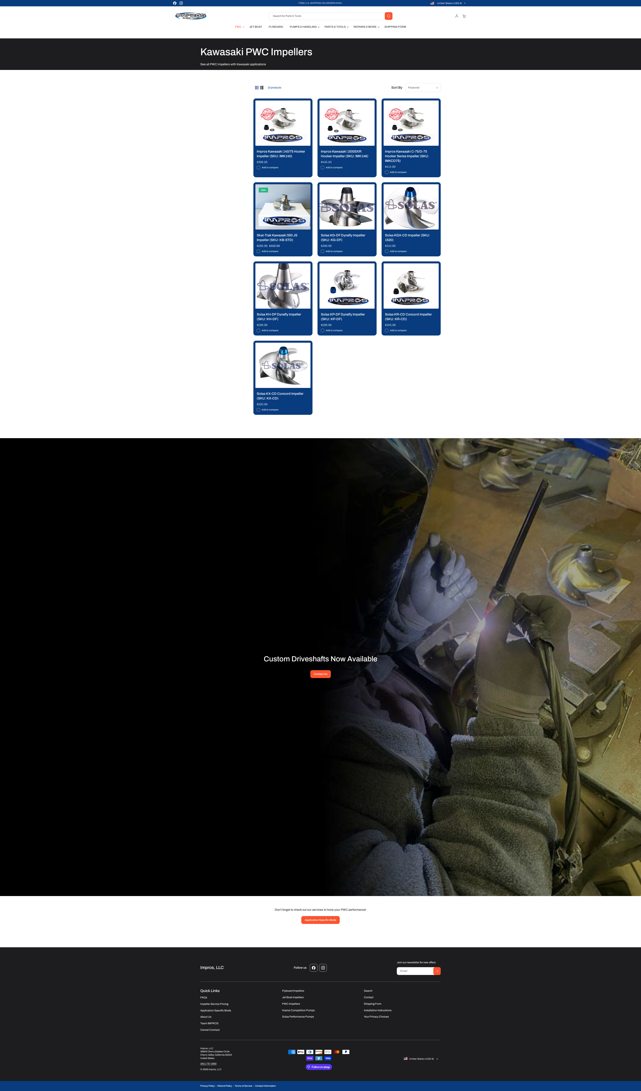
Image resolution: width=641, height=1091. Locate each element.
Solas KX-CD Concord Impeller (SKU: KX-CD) (280, 396)
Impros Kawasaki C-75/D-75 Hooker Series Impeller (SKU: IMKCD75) (407, 156)
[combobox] (330, 16)
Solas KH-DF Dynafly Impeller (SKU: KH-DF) (279, 316)
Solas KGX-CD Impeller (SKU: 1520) (407, 237)
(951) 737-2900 (208, 1063)
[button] (239, 27)
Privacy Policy (207, 1086)
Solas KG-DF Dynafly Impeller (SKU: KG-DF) (343, 237)
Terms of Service (243, 1086)
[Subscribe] (437, 971)
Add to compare (270, 167)
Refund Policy (225, 1086)
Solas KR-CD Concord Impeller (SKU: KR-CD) (408, 316)
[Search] (388, 16)
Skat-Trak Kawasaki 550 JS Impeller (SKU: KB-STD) (277, 237)
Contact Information (265, 1086)
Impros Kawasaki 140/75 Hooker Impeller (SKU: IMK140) (281, 154)
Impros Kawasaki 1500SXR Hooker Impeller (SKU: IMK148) (344, 154)
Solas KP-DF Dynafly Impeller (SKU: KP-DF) (343, 316)
